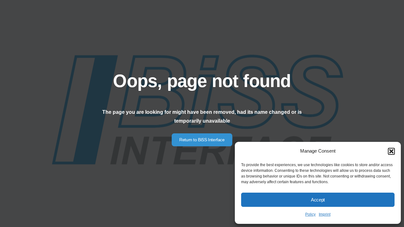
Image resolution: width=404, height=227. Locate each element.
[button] (391, 151)
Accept (318, 199)
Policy (310, 214)
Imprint (324, 214)
